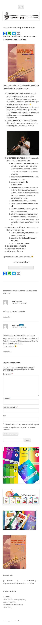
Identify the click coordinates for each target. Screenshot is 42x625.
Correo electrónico (10, 407)
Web (4, 416)
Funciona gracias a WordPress (12, 621)
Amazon (21, 267)
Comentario (8, 374)
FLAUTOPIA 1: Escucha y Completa (14, 600)
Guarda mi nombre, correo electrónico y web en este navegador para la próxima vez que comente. (21, 427)
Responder (6, 317)
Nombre (6, 398)
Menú (21, 7)
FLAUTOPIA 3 (7, 597)
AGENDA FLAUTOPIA (9, 602)
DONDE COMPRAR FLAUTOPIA (13, 605)
